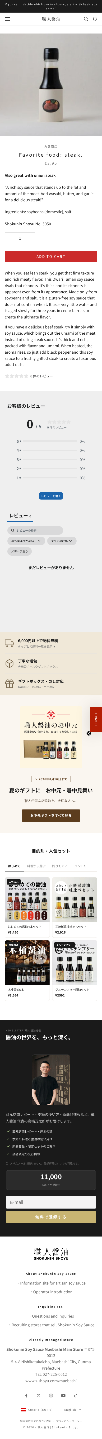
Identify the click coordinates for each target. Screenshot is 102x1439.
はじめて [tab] (14, 866)
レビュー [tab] (20, 515)
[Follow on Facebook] (26, 1395)
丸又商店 (51, 146)
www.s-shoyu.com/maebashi (51, 1380)
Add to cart (51, 256)
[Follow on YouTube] (63, 1395)
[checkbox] (19, 551)
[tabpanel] (51, 573)
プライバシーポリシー (69, 1421)
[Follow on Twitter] (38, 1395)
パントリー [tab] (82, 866)
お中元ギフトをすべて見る (51, 815)
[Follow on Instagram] (51, 1395)
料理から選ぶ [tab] (36, 866)
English (70, 1409)
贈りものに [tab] (60, 866)
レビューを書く (51, 496)
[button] (51, 441)
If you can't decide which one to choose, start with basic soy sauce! (51, 6)
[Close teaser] (88, 733)
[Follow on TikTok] (75, 1395)
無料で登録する (51, 1217)
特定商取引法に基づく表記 (35, 1421)
